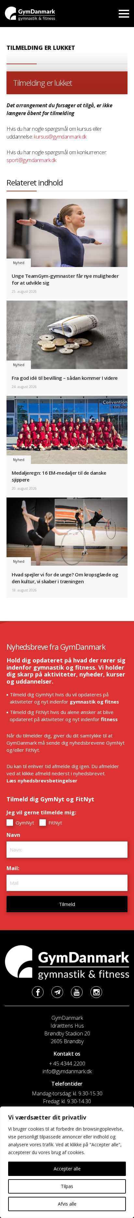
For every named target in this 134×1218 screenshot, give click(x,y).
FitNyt (54, 822)
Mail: (14, 868)
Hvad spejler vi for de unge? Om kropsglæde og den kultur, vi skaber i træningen (65, 578)
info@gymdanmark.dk (67, 1071)
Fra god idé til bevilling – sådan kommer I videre (65, 378)
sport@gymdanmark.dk (31, 160)
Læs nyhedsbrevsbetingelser (42, 780)
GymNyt (24, 822)
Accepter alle (67, 1169)
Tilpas (67, 1186)
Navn (15, 835)
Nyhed (18, 262)
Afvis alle (67, 1204)
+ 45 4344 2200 (67, 1063)
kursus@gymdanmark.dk (60, 136)
